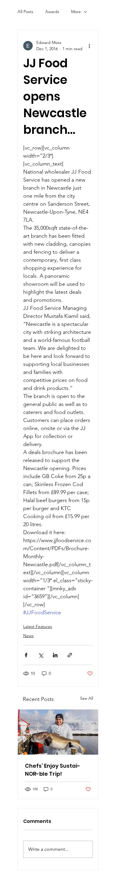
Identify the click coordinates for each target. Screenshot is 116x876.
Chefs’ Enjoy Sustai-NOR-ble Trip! (52, 769)
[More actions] (89, 45)
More (76, 11)
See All (86, 698)
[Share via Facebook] (26, 655)
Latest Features (37, 626)
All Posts (25, 11)
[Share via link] (70, 655)
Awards (52, 11)
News (28, 635)
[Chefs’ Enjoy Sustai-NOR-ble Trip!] (58, 732)
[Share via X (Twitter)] (40, 655)
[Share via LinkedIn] (55, 655)
